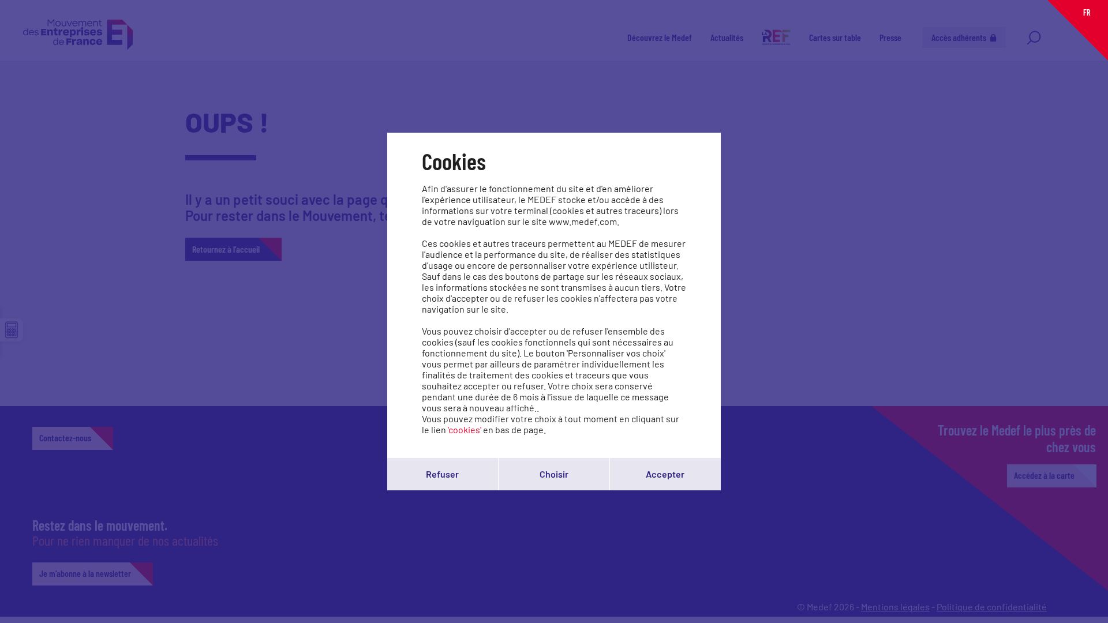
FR (1086, 12)
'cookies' (464, 429)
